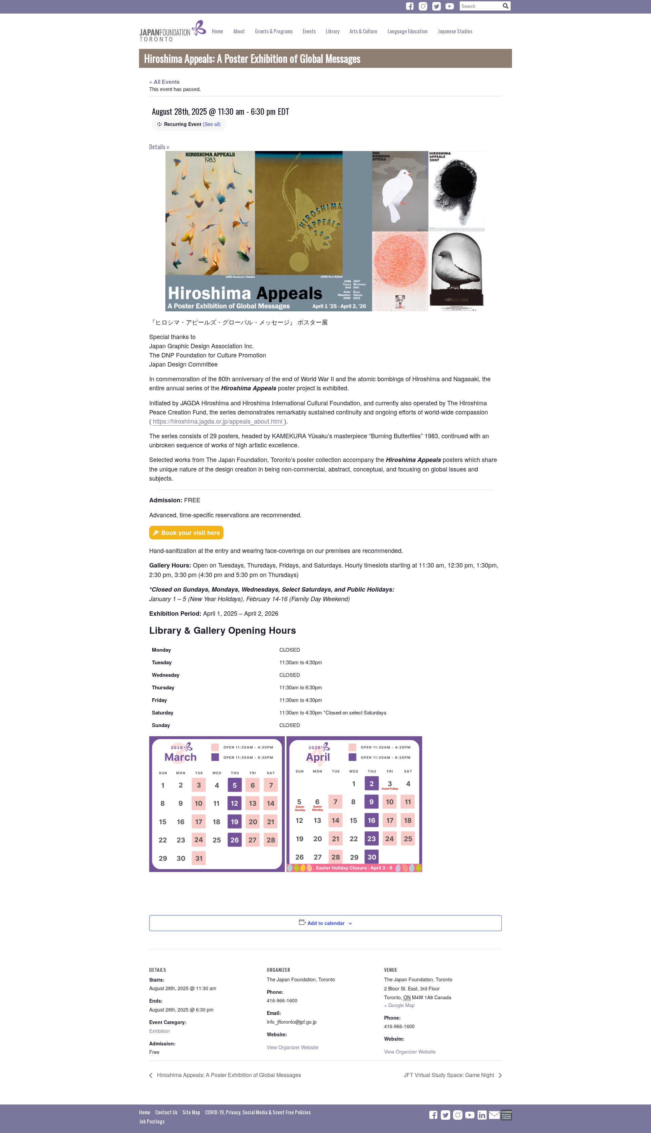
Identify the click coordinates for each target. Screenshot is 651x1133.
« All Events (164, 82)
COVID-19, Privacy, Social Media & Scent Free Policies (258, 1112)
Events (309, 31)
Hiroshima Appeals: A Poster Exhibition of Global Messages (228, 1075)
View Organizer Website (292, 1047)
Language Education (408, 31)
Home (217, 31)
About (239, 31)
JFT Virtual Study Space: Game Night (449, 1075)
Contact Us (166, 1112)
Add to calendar (326, 923)
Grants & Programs (274, 31)
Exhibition (159, 1030)
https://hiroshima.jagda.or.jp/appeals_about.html (218, 420)
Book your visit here (190, 532)
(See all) (212, 123)
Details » (159, 146)
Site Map (191, 1112)
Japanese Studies (455, 31)
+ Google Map (399, 1005)
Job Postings (151, 1121)
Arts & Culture (363, 31)
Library (332, 31)
